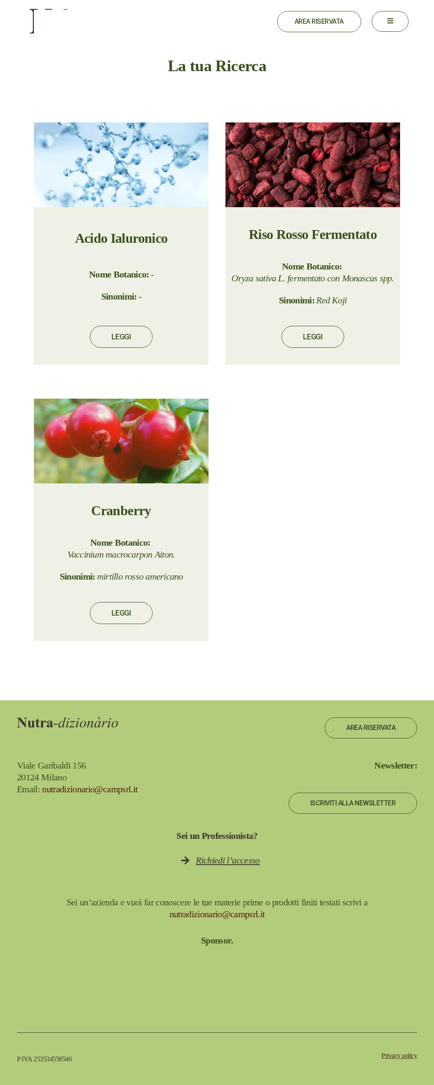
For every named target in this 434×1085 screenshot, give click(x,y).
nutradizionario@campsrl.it (89, 789)
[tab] (63, 22)
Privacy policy (399, 1055)
